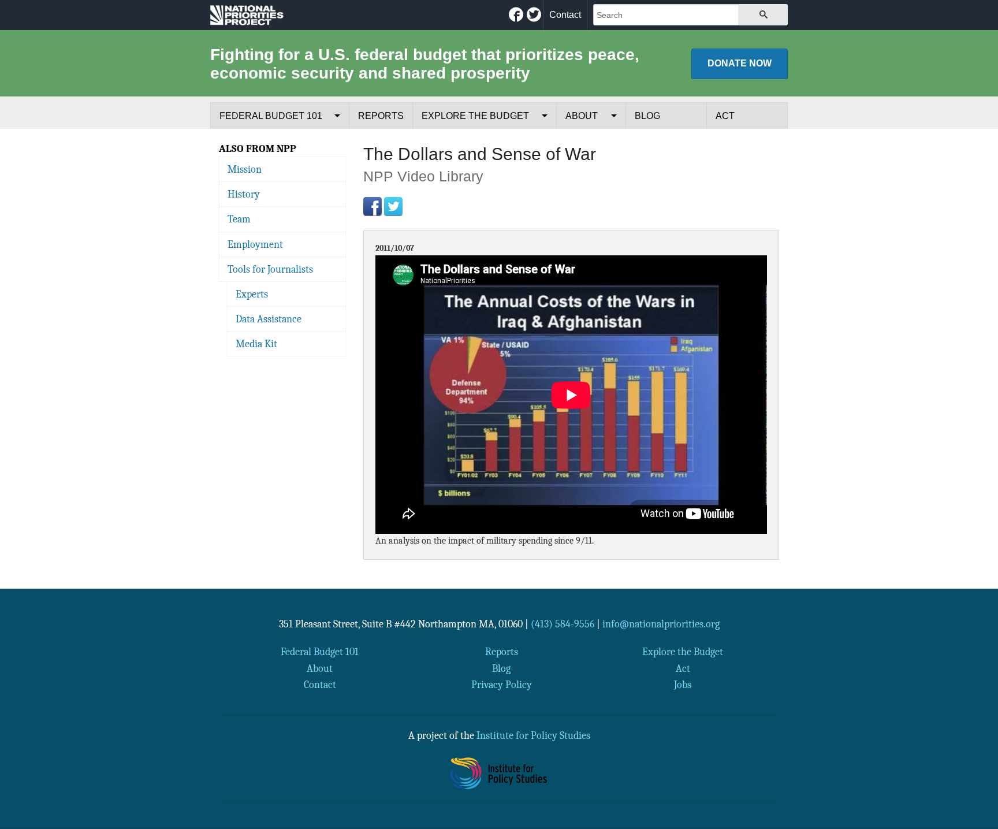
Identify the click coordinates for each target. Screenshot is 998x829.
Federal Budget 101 (270, 116)
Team (239, 219)
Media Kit (256, 344)
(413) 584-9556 (562, 624)
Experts (252, 294)
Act (725, 116)
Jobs (682, 684)
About (581, 116)
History (244, 194)
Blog (647, 116)
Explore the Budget (475, 116)
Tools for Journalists (270, 269)
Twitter (393, 206)
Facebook (372, 206)
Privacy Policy (501, 684)
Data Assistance (268, 319)
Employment (255, 244)
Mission (245, 169)
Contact (565, 15)
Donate (739, 63)
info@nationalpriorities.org (661, 624)
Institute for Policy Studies (533, 735)
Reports (381, 116)
